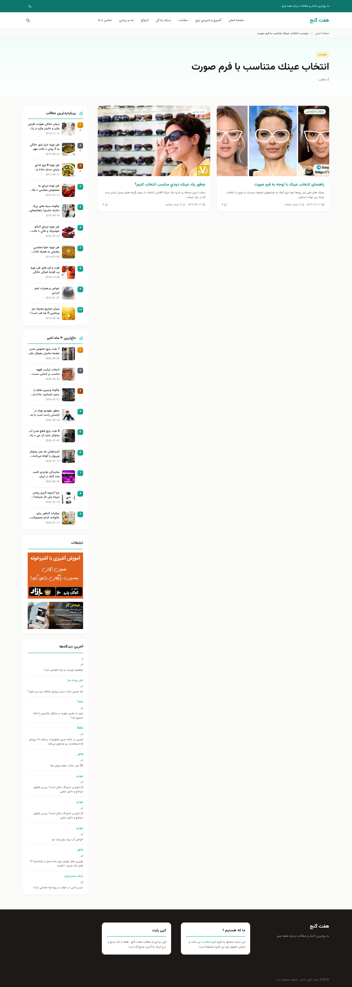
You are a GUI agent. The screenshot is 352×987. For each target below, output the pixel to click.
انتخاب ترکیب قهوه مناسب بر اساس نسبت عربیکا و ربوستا (45, 372)
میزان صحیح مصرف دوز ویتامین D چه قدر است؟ (44, 311)
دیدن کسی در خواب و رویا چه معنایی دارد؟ (58, 888)
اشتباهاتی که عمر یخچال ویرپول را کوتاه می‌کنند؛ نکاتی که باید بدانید (44, 454)
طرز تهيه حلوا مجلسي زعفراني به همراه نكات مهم (46, 250)
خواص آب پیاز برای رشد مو (67, 840)
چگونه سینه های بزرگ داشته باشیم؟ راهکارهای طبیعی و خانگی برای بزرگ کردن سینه (44, 208)
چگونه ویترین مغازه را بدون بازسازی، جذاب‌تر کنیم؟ (46, 392)
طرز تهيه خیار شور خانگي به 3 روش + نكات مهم (44, 147)
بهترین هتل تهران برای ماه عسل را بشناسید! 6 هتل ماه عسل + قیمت (56, 863)
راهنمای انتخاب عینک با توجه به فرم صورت (289, 184)
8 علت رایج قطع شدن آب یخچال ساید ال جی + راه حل (44, 433)
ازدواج (144, 20)
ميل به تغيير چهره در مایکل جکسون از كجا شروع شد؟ (58, 715)
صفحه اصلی (236, 20)
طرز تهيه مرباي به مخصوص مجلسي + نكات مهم (44, 188)
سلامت (183, 20)
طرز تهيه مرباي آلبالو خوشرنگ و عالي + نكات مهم (45, 229)
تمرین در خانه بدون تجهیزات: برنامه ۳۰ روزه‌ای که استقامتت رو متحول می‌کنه (56, 742)
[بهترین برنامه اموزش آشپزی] (55, 575)
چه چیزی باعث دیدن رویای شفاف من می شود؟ (55, 692)
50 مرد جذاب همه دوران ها (67, 766)
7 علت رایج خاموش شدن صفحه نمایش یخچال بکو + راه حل (44, 351)
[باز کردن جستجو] (27, 20)
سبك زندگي (163, 20)
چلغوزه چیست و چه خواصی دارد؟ (63, 670)
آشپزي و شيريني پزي (208, 20)
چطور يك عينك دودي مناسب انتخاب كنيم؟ (170, 184)
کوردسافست (208, 942)
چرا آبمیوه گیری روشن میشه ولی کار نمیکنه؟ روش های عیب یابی (46, 495)
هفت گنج (319, 926)
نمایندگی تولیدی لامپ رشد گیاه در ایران (46, 474)
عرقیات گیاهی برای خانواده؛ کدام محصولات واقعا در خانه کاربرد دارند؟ (44, 515)
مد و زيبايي (126, 20)
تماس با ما (105, 20)
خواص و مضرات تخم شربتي (46, 291)
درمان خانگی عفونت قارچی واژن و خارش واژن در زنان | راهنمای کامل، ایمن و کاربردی (43, 126)
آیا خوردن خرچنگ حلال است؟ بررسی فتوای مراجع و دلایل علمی (58, 789)
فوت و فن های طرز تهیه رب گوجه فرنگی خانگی (44, 270)
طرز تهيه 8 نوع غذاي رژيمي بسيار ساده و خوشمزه (47, 167)
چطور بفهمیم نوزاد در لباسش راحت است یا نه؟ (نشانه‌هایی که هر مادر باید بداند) (44, 413)
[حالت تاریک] (27, 6)
